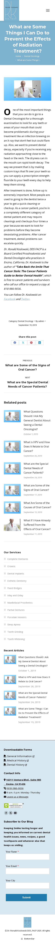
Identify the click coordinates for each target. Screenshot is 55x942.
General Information (20, 756)
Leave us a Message (17, 796)
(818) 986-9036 (15, 788)
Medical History (18, 760)
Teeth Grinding (15, 631)
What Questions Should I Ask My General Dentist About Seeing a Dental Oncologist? (37, 420)
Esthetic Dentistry (16, 580)
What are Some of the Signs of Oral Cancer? (37, 488)
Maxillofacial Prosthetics (20, 602)
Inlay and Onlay (15, 595)
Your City (10, 880)
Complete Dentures (17, 558)
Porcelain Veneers (16, 617)
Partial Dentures (16, 609)
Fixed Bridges (14, 588)
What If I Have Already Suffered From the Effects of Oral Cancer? (37, 525)
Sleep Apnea (13, 624)
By (40, 321)
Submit (26, 897)
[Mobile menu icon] (48, 10)
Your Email (11, 866)
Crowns (11, 566)
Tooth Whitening (16, 638)
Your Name (11, 851)
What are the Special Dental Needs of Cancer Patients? (36, 468)
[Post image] (12, 416)
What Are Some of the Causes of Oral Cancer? (37, 505)
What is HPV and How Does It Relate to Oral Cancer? (37, 446)
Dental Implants (15, 573)
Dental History (17, 764)
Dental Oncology (25, 321)
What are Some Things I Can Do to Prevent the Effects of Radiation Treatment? (33, 713)
